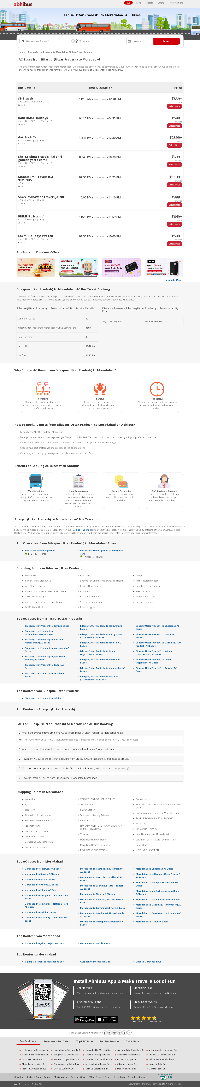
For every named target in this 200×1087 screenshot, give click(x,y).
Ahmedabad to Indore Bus (98, 1064)
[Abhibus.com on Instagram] (119, 1032)
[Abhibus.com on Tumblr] (124, 1032)
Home (22, 52)
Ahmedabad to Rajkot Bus (66, 1064)
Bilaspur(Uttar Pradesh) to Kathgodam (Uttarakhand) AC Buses (101, 636)
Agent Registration (137, 1077)
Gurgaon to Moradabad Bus (95, 961)
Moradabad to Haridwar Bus (95, 943)
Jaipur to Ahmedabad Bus (34, 1068)
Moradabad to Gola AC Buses (40, 879)
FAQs (91, 1077)
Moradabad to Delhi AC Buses (40, 912)
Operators (19, 1077)
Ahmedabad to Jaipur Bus (34, 1064)
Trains (138, 2)
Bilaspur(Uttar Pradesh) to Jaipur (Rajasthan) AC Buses (97, 653)
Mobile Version (61, 1077)
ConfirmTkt (36, 1084)
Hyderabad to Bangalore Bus (35, 1050)
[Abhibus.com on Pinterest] (129, 1032)
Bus (128, 2)
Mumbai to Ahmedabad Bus (99, 1059)
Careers (74, 1077)
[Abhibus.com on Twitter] (109, 1032)
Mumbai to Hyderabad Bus (66, 1059)
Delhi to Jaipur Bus (157, 1068)
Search (167, 41)
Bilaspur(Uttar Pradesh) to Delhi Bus (44, 698)
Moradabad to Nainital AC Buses (97, 893)
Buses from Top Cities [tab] (57, 1041)
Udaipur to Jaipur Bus (127, 1064)
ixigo (27, 1084)
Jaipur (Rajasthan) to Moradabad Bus (44, 961)
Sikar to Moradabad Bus (148, 961)
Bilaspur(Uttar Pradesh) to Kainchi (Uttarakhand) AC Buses (154, 653)
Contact (47, 1077)
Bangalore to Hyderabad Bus (35, 1054)
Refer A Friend (176, 2)
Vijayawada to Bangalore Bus (131, 1050)
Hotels (149, 2)
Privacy (108, 1077)
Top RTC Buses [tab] (84, 1041)
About (38, 1077)
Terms (99, 1077)
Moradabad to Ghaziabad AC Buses (154, 868)
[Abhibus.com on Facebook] (104, 1032)
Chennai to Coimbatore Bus (162, 1054)
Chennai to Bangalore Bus (98, 1054)
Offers (161, 2)
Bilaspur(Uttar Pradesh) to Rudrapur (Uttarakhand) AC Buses (44, 641)
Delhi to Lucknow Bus (64, 1068)
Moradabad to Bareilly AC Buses (42, 873)
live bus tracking (80, 529)
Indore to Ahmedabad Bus (161, 1059)
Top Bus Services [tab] (109, 1041)
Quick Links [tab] (132, 1041)
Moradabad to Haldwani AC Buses (43, 868)
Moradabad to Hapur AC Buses (152, 921)
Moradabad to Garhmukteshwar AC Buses (102, 907)
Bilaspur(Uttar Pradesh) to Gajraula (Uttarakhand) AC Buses (99, 678)
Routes (30, 1077)
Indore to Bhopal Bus (127, 1059)
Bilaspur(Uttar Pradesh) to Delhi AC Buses (47, 625)
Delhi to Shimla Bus (126, 1068)
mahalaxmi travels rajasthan (40, 550)
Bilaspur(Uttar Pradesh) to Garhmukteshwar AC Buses (39, 633)
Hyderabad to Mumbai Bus (98, 1050)
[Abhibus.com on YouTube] (114, 1032)
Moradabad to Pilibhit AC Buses (41, 884)
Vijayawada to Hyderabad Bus (163, 1050)
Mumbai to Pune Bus (32, 1059)
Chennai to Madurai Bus (128, 1054)
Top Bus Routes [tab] (28, 1041)
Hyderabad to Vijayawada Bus (68, 1050)
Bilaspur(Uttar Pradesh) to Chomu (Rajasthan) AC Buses (154, 661)
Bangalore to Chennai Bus (66, 1054)
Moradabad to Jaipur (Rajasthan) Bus (44, 943)
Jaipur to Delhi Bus (157, 1064)
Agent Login (119, 1077)
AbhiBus (18, 1084)
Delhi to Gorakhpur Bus (97, 1068)
